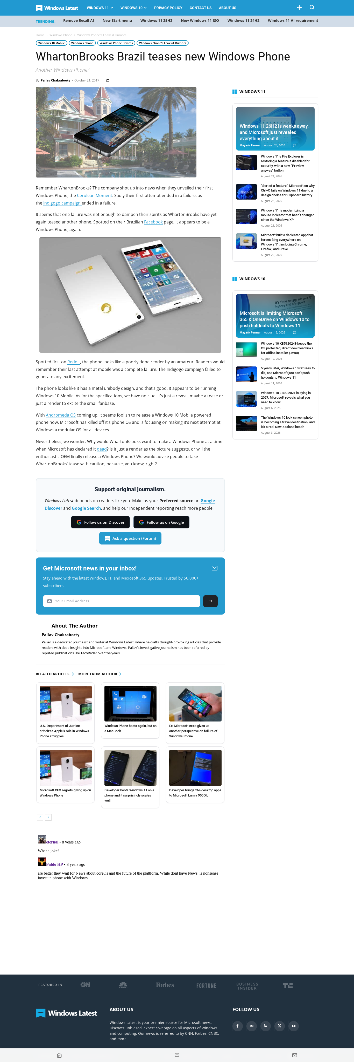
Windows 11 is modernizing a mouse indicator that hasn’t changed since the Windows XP (287, 215)
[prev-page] (40, 817)
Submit (210, 601)
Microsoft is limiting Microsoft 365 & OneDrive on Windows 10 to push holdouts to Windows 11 (274, 319)
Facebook (153, 222)
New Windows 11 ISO (200, 20)
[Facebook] (237, 1026)
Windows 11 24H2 (243, 20)
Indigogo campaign (62, 203)
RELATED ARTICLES (52, 673)
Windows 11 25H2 (156, 20)
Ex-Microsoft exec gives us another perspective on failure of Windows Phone (193, 731)
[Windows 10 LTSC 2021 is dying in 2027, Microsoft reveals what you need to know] (246, 399)
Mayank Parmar (250, 145)
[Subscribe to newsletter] (294, 1055)
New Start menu (117, 20)
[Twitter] (279, 1026)
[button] (312, 8)
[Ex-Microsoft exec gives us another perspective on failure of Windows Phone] (195, 703)
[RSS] (265, 1026)
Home (40, 35)
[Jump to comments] (177, 1055)
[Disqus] (130, 898)
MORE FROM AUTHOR (97, 673)
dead (102, 449)
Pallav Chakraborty (55, 80)
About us (227, 8)
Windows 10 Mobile (51, 43)
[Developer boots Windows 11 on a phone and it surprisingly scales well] (130, 768)
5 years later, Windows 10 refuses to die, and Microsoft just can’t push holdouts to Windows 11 (288, 372)
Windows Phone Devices (116, 43)
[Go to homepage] (59, 1055)
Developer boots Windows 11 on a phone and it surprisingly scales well (129, 795)
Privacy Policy (168, 8)
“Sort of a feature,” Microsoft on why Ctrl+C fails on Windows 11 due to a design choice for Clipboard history (288, 190)
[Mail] (251, 1026)
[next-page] (48, 817)
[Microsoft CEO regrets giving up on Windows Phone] (66, 768)
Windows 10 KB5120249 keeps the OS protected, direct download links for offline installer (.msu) (287, 348)
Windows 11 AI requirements (294, 20)
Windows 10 (132, 8)
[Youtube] (293, 1026)
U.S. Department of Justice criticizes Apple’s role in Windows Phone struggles (64, 731)
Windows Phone (60, 35)
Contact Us (201, 8)
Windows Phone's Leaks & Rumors (162, 43)
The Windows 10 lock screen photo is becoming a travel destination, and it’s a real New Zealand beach (288, 422)
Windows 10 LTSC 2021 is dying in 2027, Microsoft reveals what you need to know (286, 397)
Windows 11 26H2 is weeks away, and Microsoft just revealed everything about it (274, 132)
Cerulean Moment (94, 195)
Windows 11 (98, 8)
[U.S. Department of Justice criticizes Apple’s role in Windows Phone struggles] (66, 703)
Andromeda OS (61, 415)
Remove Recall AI (78, 20)
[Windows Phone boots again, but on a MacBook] (130, 703)
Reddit (73, 362)
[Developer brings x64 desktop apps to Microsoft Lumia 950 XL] (195, 768)
